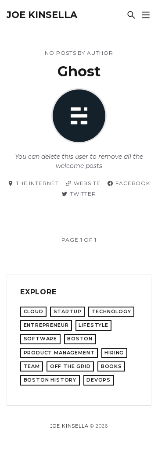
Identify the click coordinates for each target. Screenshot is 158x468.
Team (32, 366)
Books (111, 366)
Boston (80, 339)
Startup (68, 311)
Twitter (83, 193)
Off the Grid (70, 366)
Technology (111, 311)
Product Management (59, 353)
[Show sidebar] (145, 15)
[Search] (131, 15)
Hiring (114, 353)
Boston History (50, 380)
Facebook (132, 183)
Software (40, 339)
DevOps (98, 380)
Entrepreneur (46, 325)
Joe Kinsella (42, 14)
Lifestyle (93, 325)
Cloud (33, 311)
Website (87, 183)
